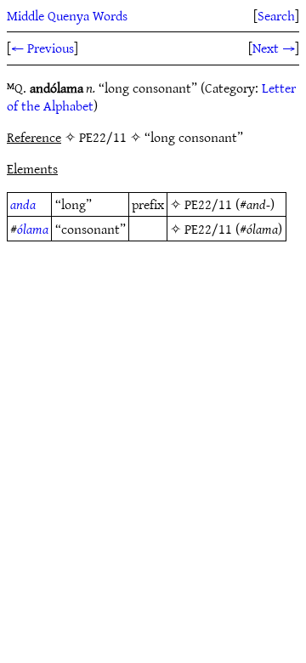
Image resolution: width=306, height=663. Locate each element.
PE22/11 (208, 204)
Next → (273, 48)
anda (23, 204)
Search (276, 15)
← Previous (42, 48)
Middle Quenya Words (67, 15)
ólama (32, 229)
